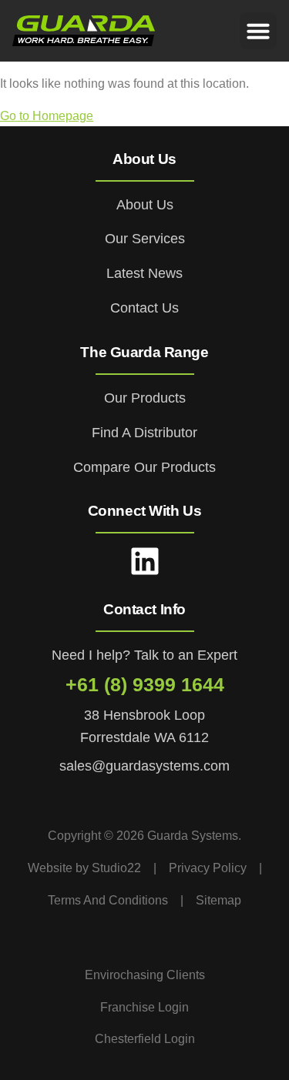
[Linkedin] (144, 561)
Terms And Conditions (108, 900)
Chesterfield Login (145, 1038)
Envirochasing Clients (145, 974)
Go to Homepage (46, 115)
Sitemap (218, 900)
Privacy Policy (208, 867)
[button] (258, 30)
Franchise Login (144, 1007)
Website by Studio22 (84, 867)
